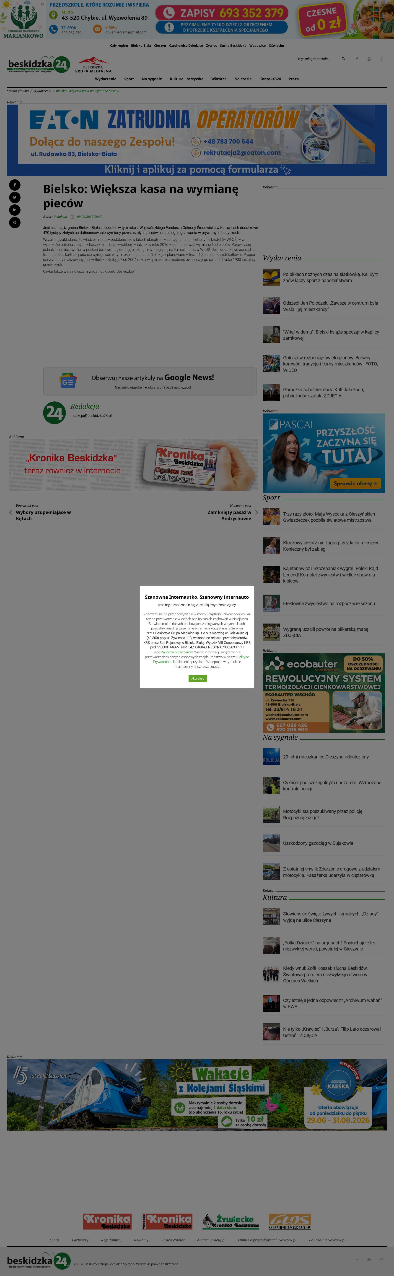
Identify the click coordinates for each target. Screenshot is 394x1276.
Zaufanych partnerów (176, 652)
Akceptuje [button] (197, 678)
